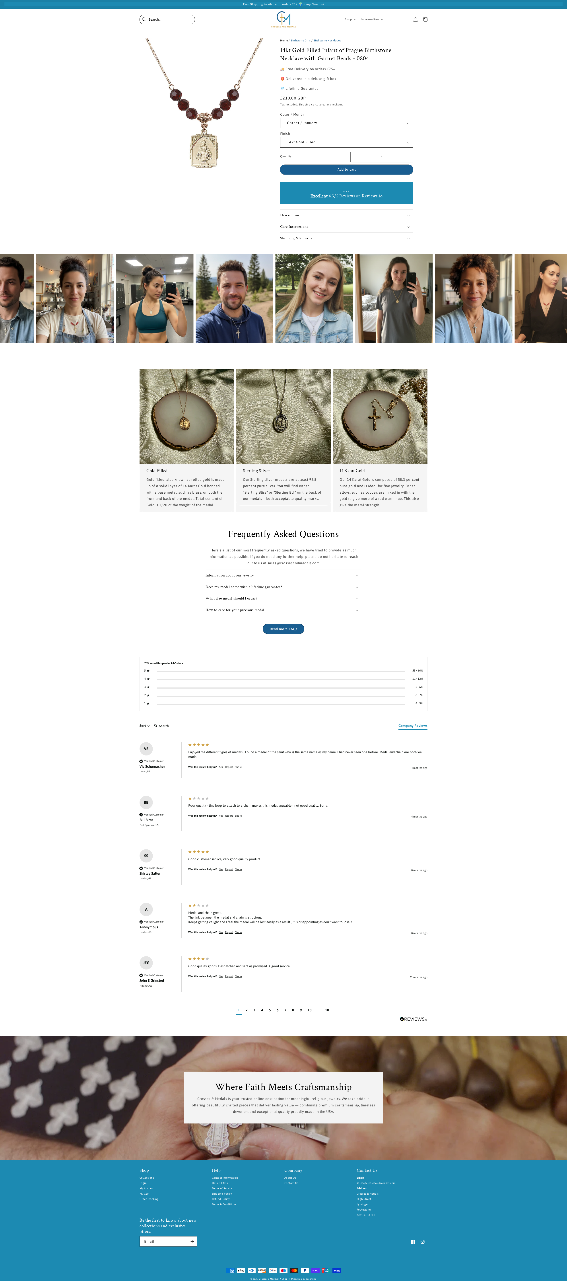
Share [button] (238, 767)
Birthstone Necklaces (327, 40)
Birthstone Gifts (301, 40)
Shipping (305, 104)
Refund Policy (221, 1199)
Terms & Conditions (224, 1204)
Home (284, 40)
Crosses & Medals (268, 1279)
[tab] (412, 726)
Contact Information (225, 1177)
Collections (147, 1177)
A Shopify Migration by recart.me (298, 1279)
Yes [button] (221, 767)
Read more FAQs (283, 629)
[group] (283, 764)
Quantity (285, 156)
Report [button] (229, 767)
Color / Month (292, 114)
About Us (290, 1177)
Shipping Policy (222, 1193)
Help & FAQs (220, 1183)
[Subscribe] (192, 1241)
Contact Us (291, 1183)
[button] (167, 19)
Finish (285, 134)
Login (143, 1183)
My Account (147, 1188)
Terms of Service (222, 1188)
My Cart (144, 1193)
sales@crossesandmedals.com (376, 1183)
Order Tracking (149, 1199)
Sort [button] (143, 726)
